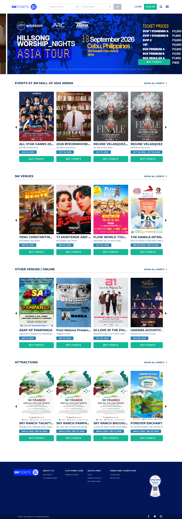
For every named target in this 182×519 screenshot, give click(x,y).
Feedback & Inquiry (72, 475)
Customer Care (74, 471)
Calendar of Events (94, 478)
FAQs (89, 475)
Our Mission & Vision (50, 478)
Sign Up (150, 7)
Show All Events (154, 83)
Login (138, 7)
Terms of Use (114, 478)
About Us (48, 471)
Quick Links (94, 471)
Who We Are (47, 475)
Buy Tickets (154, 62)
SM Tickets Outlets (94, 481)
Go (117, 7)
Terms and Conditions (123, 471)
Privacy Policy (115, 475)
